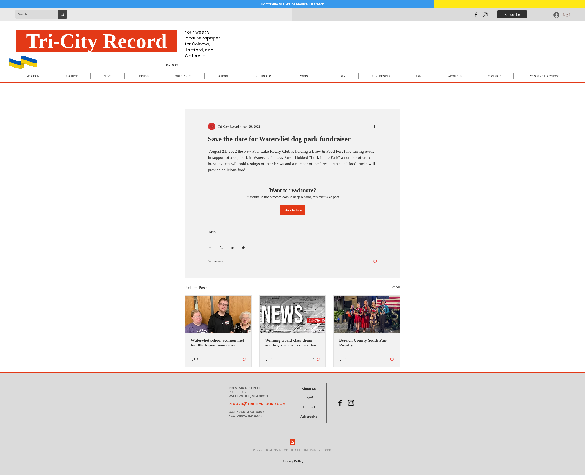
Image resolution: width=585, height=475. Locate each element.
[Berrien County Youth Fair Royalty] (367, 314)
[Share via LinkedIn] (232, 247)
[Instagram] (485, 15)
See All (395, 287)
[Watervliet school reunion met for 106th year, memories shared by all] (218, 314)
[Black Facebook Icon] (476, 15)
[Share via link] (244, 247)
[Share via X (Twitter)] (221, 247)
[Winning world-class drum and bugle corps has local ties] (293, 314)
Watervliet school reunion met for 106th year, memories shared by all (217, 343)
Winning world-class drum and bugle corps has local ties (291, 342)
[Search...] (62, 14)
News (212, 232)
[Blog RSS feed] (292, 442)
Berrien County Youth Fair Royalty (363, 342)
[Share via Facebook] (210, 247)
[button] (309, 417)
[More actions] (374, 126)
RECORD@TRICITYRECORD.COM (257, 404)
